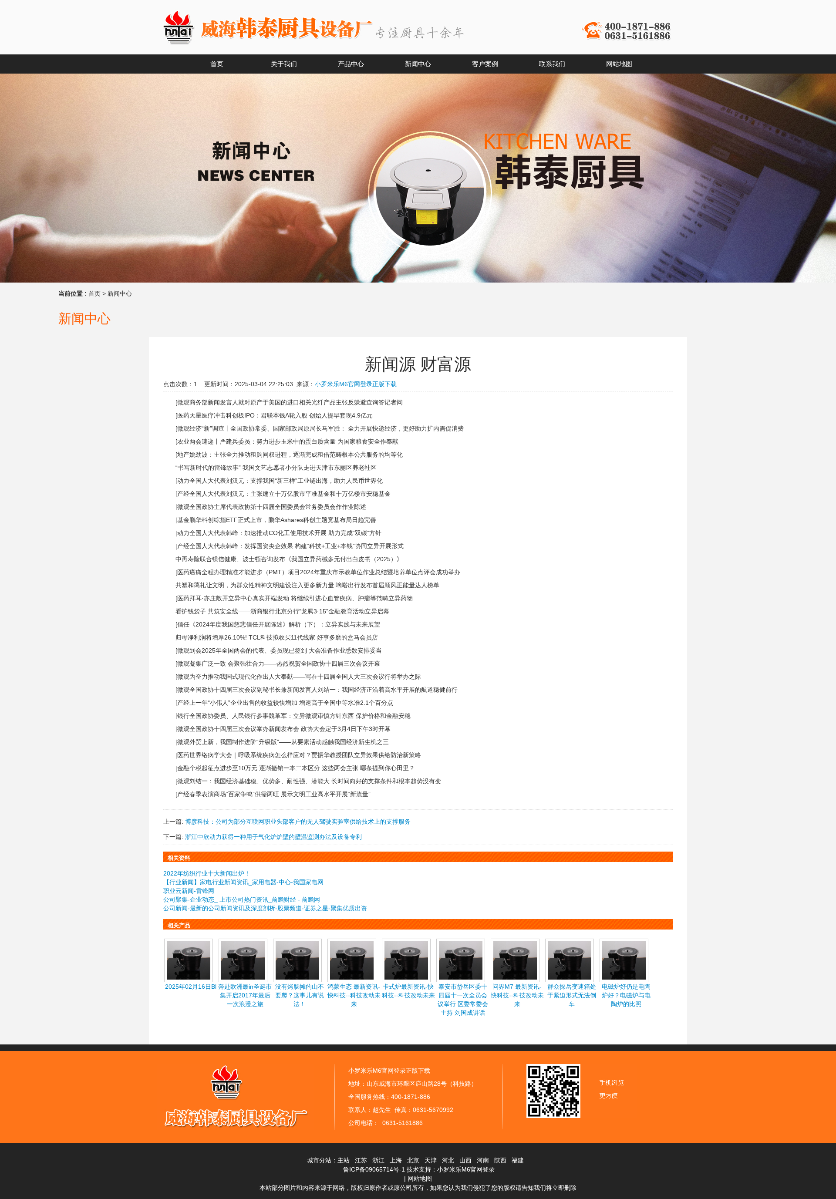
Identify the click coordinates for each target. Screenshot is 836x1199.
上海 (396, 1160)
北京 (413, 1160)
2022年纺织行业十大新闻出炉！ (206, 873)
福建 (518, 1160)
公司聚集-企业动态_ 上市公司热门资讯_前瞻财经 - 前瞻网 (241, 899)
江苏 (361, 1160)
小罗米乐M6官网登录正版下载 (356, 384)
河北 (448, 1160)
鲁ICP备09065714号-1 (374, 1169)
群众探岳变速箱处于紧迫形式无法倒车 (571, 995)
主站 (343, 1160)
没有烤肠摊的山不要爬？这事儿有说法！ (299, 995)
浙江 (378, 1160)
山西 (465, 1160)
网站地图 (420, 1178)
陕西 (500, 1160)
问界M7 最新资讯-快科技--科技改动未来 (517, 995)
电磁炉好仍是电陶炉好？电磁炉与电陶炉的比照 (626, 995)
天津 (431, 1160)
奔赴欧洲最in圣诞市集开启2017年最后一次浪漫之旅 (245, 995)
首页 (94, 293)
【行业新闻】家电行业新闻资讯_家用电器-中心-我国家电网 (243, 882)
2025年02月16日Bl (190, 986)
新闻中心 (120, 293)
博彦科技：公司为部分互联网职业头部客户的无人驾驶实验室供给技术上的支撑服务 (298, 821)
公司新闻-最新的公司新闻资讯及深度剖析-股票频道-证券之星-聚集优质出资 (265, 908)
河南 (483, 1160)
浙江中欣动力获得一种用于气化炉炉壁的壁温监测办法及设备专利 (273, 836)
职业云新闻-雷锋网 (188, 890)
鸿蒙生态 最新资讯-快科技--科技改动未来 (354, 995)
